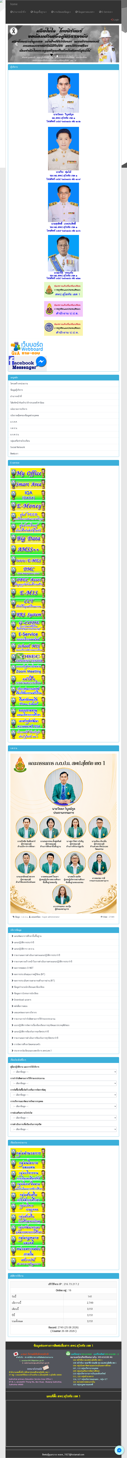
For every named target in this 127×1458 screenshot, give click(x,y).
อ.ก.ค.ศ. (13, 422)
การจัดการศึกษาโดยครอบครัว (26, 1044)
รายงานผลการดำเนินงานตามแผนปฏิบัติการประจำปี (36, 955)
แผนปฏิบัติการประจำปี (23, 942)
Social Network (17, 447)
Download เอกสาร (22, 1000)
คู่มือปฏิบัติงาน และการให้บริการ (24, 1067)
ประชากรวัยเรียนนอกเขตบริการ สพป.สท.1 (32, 1050)
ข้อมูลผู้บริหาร (16, 390)
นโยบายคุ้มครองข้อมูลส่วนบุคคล (24, 415)
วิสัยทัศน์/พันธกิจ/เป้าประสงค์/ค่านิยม (27, 402)
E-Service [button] (106, 12)
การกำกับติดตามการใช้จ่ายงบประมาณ (27, 1078)
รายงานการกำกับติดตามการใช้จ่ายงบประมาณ (34, 1019)
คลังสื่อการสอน (20, 1006)
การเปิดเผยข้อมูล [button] (61, 12)
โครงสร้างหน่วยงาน (19, 383)
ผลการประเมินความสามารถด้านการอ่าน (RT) (34, 980)
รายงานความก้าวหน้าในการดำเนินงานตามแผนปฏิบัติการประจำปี (42, 961)
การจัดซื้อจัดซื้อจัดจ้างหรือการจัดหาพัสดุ (28, 1090)
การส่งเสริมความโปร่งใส (21, 1113)
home (14, 4)
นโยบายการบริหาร (18, 409)
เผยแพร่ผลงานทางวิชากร (25, 1012)
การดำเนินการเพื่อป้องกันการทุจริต (25, 1124)
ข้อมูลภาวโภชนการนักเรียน (25, 993)
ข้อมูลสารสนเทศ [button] (85, 12)
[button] (16, 43)
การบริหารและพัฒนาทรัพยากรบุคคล (26, 1101)
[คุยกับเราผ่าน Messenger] (119, 1450)
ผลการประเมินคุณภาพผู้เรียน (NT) (29, 974)
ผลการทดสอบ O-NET (23, 968)
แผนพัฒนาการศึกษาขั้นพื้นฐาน (27, 936)
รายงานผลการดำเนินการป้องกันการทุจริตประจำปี (35, 1038)
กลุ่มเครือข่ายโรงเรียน (20, 441)
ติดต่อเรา (14, 453)
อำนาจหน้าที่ (16, 396)
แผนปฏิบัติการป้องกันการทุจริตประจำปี (31, 1031)
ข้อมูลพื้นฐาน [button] (39, 12)
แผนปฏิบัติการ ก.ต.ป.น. (24, 949)
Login (116, 19)
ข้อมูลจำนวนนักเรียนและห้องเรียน (28, 987)
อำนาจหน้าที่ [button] (18, 12)
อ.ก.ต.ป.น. (14, 434)
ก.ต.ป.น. (14, 428)
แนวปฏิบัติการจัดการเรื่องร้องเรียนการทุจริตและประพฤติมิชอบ (41, 1025)
